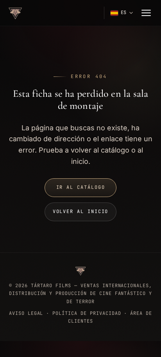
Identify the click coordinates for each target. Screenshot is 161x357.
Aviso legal (26, 313)
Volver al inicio (81, 211)
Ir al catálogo (80, 187)
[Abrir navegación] (146, 12)
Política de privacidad (86, 313)
